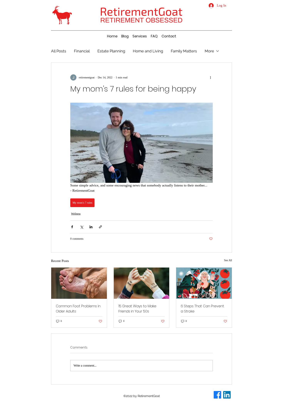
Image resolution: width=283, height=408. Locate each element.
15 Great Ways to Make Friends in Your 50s (137, 309)
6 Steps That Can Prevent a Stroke (202, 309)
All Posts (58, 51)
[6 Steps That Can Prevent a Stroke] (204, 283)
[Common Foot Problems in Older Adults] (79, 283)
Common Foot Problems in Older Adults (78, 309)
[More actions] (210, 77)
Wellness (75, 213)
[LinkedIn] (227, 395)
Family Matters (184, 51)
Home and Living (148, 51)
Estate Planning (111, 51)
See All (228, 260)
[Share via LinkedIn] (91, 227)
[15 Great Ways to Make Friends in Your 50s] (141, 283)
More (209, 51)
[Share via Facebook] (72, 227)
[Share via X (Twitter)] (81, 227)
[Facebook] (217, 395)
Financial (82, 51)
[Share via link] (100, 227)
